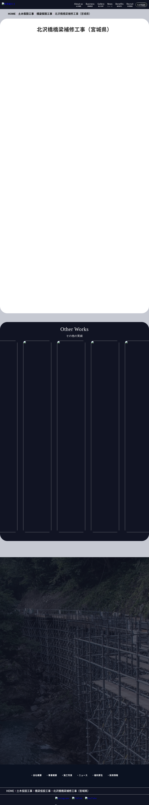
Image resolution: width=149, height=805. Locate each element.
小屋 (107, 249)
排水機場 (60, 255)
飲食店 (64, 289)
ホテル (91, 227)
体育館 (73, 238)
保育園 (85, 238)
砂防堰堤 (41, 278)
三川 (39, 238)
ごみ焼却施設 (82, 198)
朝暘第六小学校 (44, 260)
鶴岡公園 (55, 295)
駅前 (74, 289)
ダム (53, 221)
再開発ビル (42, 244)
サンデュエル (93, 215)
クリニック (90, 209)
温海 (39, 272)
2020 (39, 152)
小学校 (96, 249)
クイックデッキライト (68, 209)
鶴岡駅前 (97, 295)
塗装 (81, 244)
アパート (98, 198)
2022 (50, 193)
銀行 (39, 289)
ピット (79, 227)
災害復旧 (62, 272)
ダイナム (41, 221)
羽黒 (67, 278)
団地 (71, 244)
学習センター (55, 249)
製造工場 (59, 283)
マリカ (103, 227)
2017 (71, 187)
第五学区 (55, 278)
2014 (39, 187)
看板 (98, 272)
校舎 (76, 260)
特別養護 (76, 272)
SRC (68, 198)
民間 (58, 266)
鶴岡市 (68, 295)
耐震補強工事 (43, 283)
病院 (88, 272)
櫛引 (49, 266)
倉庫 (96, 238)
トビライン (84, 221)
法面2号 (79, 266)
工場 (39, 255)
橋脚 (39, 266)
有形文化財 (85, 255)
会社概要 (37, 775)
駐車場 (85, 289)
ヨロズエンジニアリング (94, 232)
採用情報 (113, 775)
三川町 (50, 238)
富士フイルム (73, 249)
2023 (60, 193)
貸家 (85, 283)
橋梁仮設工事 (43, 145)
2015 (50, 187)
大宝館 (92, 244)
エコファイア (76, 204)
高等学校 (41, 295)
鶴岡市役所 (82, 295)
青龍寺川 (51, 289)
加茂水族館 (58, 244)
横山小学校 (88, 260)
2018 (81, 187)
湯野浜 (50, 272)
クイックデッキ (55, 152)
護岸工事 (73, 283)
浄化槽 (92, 266)
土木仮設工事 (62, 145)
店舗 (49, 255)
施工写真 (68, 775)
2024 (71, 193)
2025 (81, 193)
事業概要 (52, 775)
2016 (60, 187)
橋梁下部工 (105, 260)
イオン (61, 204)
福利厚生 (98, 775)
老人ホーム (91, 278)
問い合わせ (102, 585)
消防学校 (104, 266)
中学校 (61, 238)
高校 (96, 289)
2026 (92, 193)
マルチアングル (44, 232)
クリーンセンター (45, 215)
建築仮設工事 (57, 180)
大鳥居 (40, 249)
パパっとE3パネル (46, 227)
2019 (92, 187)
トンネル (99, 221)
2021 (39, 193)
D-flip (57, 198)
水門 (68, 266)
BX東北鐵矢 (43, 198)
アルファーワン (44, 204)
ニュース (83, 775)
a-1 (102, 193)
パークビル (65, 227)
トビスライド (67, 221)
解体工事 (41, 180)
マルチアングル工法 (67, 232)
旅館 (72, 255)
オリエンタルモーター (99, 204)
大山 (102, 244)
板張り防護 (63, 260)
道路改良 (97, 283)
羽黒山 (78, 278)
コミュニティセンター (70, 215)
